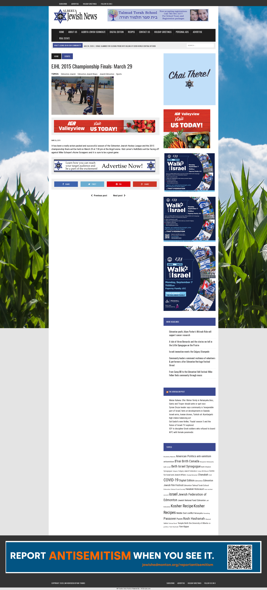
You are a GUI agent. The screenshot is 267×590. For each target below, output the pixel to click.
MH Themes (81, 583)
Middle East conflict (185, 513)
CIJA (210, 475)
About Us (72, 32)
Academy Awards (169, 457)
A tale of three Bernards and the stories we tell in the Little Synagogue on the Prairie (190, 343)
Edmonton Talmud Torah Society (174, 489)
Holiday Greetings (90, 4)
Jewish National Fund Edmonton (192, 500)
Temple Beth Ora (185, 523)
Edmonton (199, 481)
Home (61, 32)
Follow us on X (106, 4)
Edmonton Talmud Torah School (196, 485)
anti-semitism (204, 456)
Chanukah (203, 474)
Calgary (175, 471)
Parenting (206, 513)
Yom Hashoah (174, 527)
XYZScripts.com (145, 589)
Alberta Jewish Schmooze (93, 32)
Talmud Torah (173, 523)
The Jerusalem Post (177, 391)
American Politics (186, 456)
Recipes (131, 32)
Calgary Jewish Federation (187, 471)
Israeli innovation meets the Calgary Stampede (189, 351)
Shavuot (208, 519)
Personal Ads (182, 32)
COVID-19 (171, 480)
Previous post (100, 195)
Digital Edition (117, 32)
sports (119, 74)
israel (173, 494)
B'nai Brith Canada (187, 461)
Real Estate (64, 38)
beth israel (167, 467)
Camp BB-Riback (203, 471)
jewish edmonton (107, 74)
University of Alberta (200, 523)
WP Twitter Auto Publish (124, 589)
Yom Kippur (184, 526)
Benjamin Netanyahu (207, 462)
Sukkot (166, 523)
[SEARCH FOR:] (200, 45)
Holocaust (199, 489)
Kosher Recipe (182, 506)
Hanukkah (190, 489)
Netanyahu (198, 513)
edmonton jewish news (87, 74)
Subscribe (63, 4)
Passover (170, 519)
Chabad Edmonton (192, 475)
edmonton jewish (68, 74)
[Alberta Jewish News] (77, 16)
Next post (118, 195)
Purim (180, 518)
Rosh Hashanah (194, 519)
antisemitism (169, 461)
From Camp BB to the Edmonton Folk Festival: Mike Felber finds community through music (190, 373)
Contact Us (144, 32)
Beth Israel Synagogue (186, 466)
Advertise (75, 4)
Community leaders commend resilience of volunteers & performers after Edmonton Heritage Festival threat (192, 361)
